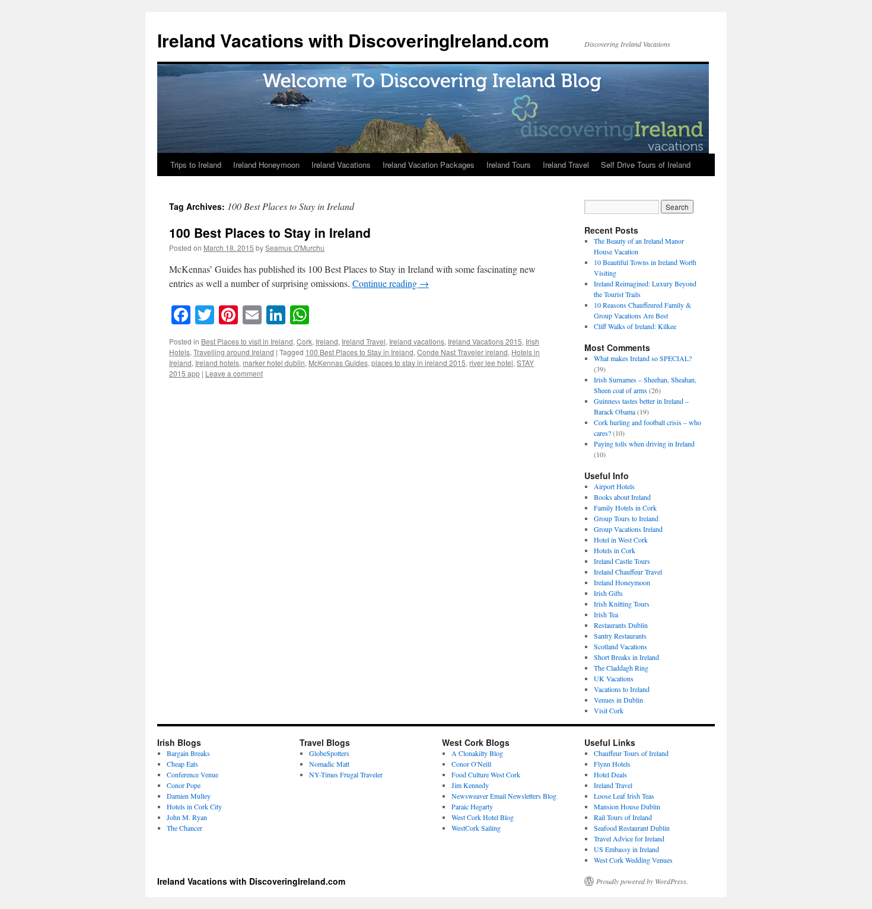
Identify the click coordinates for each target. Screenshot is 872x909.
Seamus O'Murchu (294, 248)
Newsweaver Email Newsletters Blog (503, 795)
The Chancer (184, 828)
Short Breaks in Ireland (626, 657)
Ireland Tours (508, 164)
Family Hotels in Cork (625, 507)
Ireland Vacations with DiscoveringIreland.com (353, 40)
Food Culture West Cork (485, 774)
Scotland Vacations (620, 646)
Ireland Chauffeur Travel (628, 571)
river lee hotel (491, 363)
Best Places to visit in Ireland (247, 341)
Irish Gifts (608, 593)
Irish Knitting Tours (622, 603)
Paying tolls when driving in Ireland (644, 443)
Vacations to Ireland (622, 689)
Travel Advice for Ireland (629, 838)
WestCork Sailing (476, 828)
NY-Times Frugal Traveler (346, 774)
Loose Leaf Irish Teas (624, 795)
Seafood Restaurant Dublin (632, 828)
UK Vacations (614, 678)
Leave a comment (234, 373)
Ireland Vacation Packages (429, 164)
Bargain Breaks (188, 753)
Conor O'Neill (471, 763)
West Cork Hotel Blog (482, 817)
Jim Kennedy (470, 785)
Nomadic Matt (329, 763)
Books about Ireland (622, 497)
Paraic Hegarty (472, 806)
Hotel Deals (610, 774)
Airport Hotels (614, 486)
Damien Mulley (189, 795)
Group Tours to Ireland (626, 518)
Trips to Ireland (195, 164)
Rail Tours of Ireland (623, 817)
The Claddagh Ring (621, 667)
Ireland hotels (217, 363)
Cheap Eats (182, 763)
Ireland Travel (566, 164)
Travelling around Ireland (233, 352)
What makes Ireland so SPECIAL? (643, 358)
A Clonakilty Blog (477, 753)
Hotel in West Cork (621, 539)
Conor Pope (184, 785)
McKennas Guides (338, 363)
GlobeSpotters (329, 753)
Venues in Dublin (618, 699)
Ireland (327, 341)
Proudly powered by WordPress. (642, 881)
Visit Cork (608, 710)
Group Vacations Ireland (628, 529)
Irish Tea (606, 614)
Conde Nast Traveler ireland (462, 352)
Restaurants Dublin (621, 625)
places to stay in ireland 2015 (418, 363)
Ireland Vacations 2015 (485, 341)
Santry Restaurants (620, 635)
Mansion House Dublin (627, 806)
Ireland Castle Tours (622, 561)
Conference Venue (192, 774)
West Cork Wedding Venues (633, 860)
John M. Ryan (187, 817)
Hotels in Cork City (194, 806)
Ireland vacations (416, 341)
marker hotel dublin (274, 363)
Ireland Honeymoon (266, 164)
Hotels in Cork (614, 550)
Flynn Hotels (612, 763)
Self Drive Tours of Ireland (645, 164)
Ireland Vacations (341, 164)
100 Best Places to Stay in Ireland (270, 232)
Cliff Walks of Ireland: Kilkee (635, 326)
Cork (304, 341)
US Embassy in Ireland (626, 849)
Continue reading (390, 283)
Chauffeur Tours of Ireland (631, 753)
